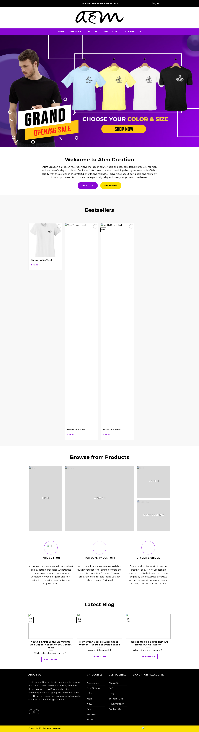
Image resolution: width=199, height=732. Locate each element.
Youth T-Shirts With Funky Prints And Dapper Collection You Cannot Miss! (50, 644)
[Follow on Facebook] (31, 3)
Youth (92, 31)
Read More (51, 659)
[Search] (147, 3)
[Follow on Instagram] (34, 3)
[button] (155, 3)
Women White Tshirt (41, 260)
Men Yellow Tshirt (76, 430)
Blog (111, 693)
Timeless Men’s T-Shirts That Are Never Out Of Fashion (148, 643)
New (89, 704)
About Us (110, 31)
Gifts (89, 693)
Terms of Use (116, 698)
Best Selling (93, 688)
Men (61, 31)
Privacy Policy (116, 704)
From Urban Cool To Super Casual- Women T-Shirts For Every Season (99, 643)
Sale (89, 709)
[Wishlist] (164, 3)
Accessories (93, 683)
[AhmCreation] (99, 17)
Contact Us (132, 31)
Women (75, 31)
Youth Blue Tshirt (111, 430)
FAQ (111, 688)
